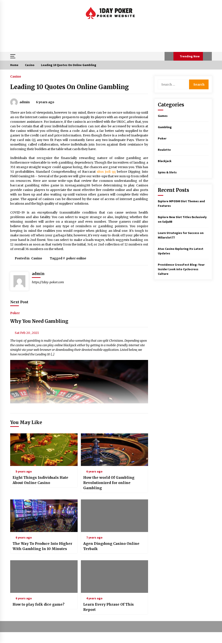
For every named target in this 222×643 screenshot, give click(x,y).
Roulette (164, 150)
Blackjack (164, 161)
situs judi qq (106, 172)
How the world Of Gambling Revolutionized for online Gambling (108, 482)
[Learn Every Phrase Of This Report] (114, 576)
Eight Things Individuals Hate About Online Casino (40, 480)
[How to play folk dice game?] (44, 576)
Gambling (165, 127)
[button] (169, 56)
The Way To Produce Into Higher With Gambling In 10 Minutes (42, 546)
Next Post (19, 302)
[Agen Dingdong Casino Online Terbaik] (114, 515)
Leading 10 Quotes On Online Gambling (69, 87)
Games (163, 116)
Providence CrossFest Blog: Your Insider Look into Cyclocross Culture (181, 269)
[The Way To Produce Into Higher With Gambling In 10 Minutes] (44, 515)
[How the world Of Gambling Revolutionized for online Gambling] (114, 449)
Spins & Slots (167, 172)
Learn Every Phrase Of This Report (108, 607)
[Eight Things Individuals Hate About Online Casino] (44, 449)
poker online (76, 258)
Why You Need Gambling (39, 321)
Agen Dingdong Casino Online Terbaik (111, 546)
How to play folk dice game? (38, 604)
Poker (15, 313)
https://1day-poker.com (48, 282)
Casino (15, 76)
